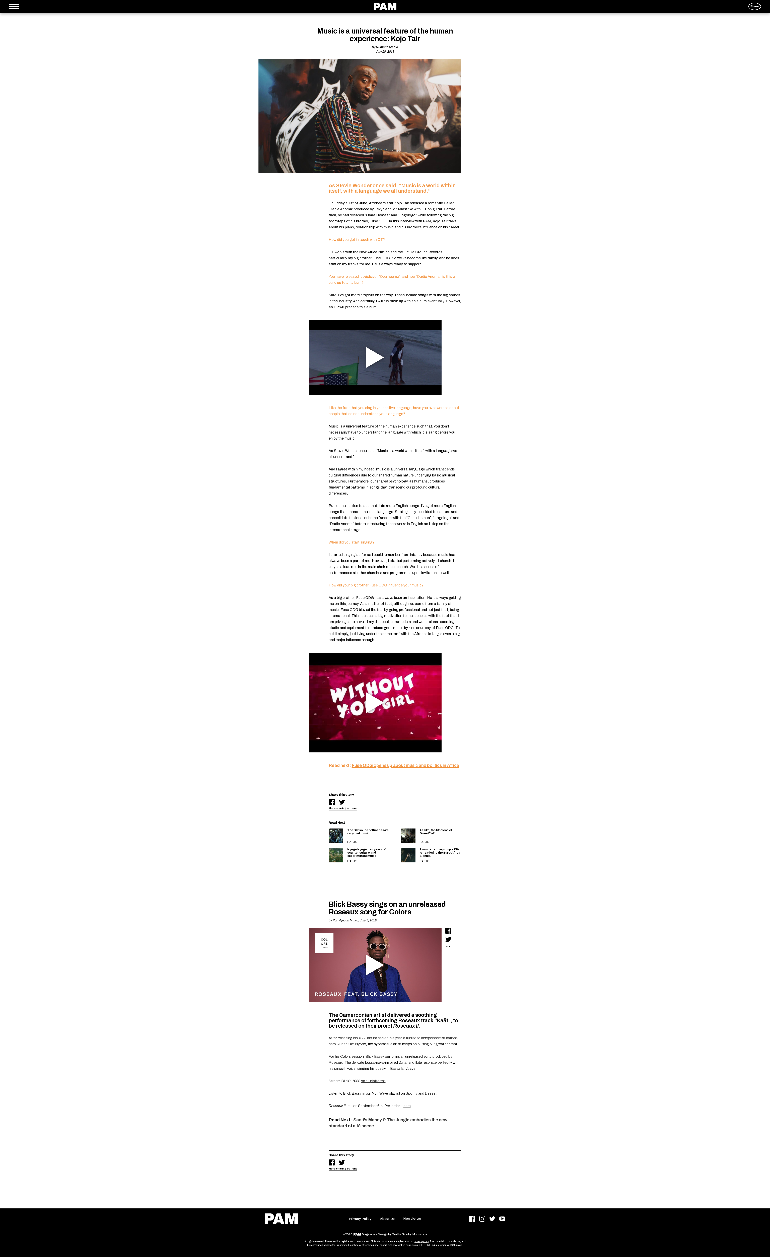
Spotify (411, 1093)
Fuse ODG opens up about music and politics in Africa (405, 765)
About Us (387, 1218)
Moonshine (419, 1234)
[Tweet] (342, 802)
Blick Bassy (375, 1056)
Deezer (430, 1093)
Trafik (396, 1234)
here (407, 1106)
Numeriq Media (387, 47)
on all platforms (373, 1081)
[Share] (332, 802)
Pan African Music (345, 920)
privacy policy (421, 1241)
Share (754, 6)
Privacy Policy (360, 1218)
